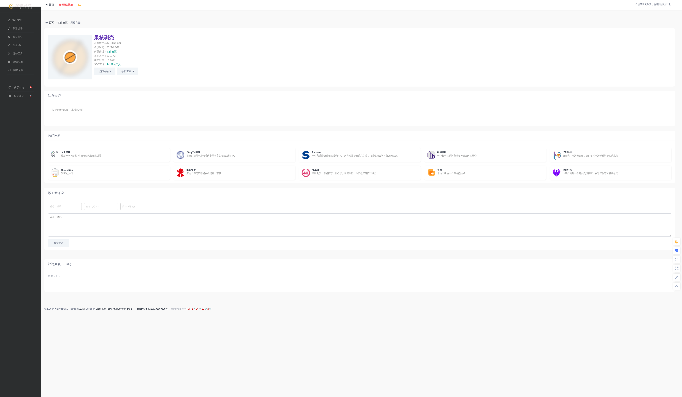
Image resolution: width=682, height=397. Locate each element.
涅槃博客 (67, 4)
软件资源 (62, 22)
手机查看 (126, 71)
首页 (51, 4)
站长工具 (116, 64)
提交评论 (58, 243)
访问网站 (104, 71)
